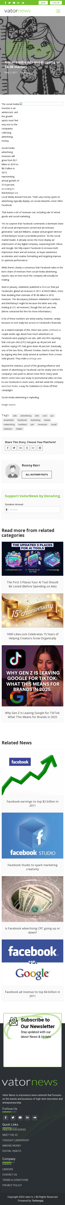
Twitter (19, 428)
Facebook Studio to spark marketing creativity (33, 867)
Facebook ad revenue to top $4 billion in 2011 (32, 994)
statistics (8, 428)
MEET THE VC (10, 1134)
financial (50, 46)
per (32, 424)
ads (15, 415)
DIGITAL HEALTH (11, 1150)
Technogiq (37, 1200)
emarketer (9, 420)
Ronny (27, 72)
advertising (26, 415)
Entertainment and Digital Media (24, 46)
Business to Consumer (18, 42)
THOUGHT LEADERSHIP (15, 1140)
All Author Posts (37, 474)
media (47, 420)
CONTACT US (9, 1174)
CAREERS (7, 1169)
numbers (22, 424)
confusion (54, 329)
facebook (22, 420)
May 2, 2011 (11, 72)
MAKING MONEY (11, 1145)
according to (8, 188)
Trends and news (43, 54)
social (53, 424)
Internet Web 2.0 (42, 50)
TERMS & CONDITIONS (15, 1179)
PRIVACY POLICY (12, 1185)
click (37, 415)
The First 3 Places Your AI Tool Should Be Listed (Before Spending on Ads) (32, 584)
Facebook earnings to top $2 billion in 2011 (32, 803)
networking (9, 424)
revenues (42, 424)
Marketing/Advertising (18, 54)
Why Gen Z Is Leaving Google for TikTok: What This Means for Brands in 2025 (32, 715)
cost (45, 415)
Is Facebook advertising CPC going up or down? (32, 930)
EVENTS (7, 1163)
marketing (35, 420)
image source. (9, 404)
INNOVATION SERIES (14, 1129)
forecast (46, 286)
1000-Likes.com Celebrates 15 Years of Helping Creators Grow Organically (33, 636)
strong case (35, 358)
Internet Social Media (18, 50)
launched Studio (10, 386)
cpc (52, 415)
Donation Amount (14, 504)
